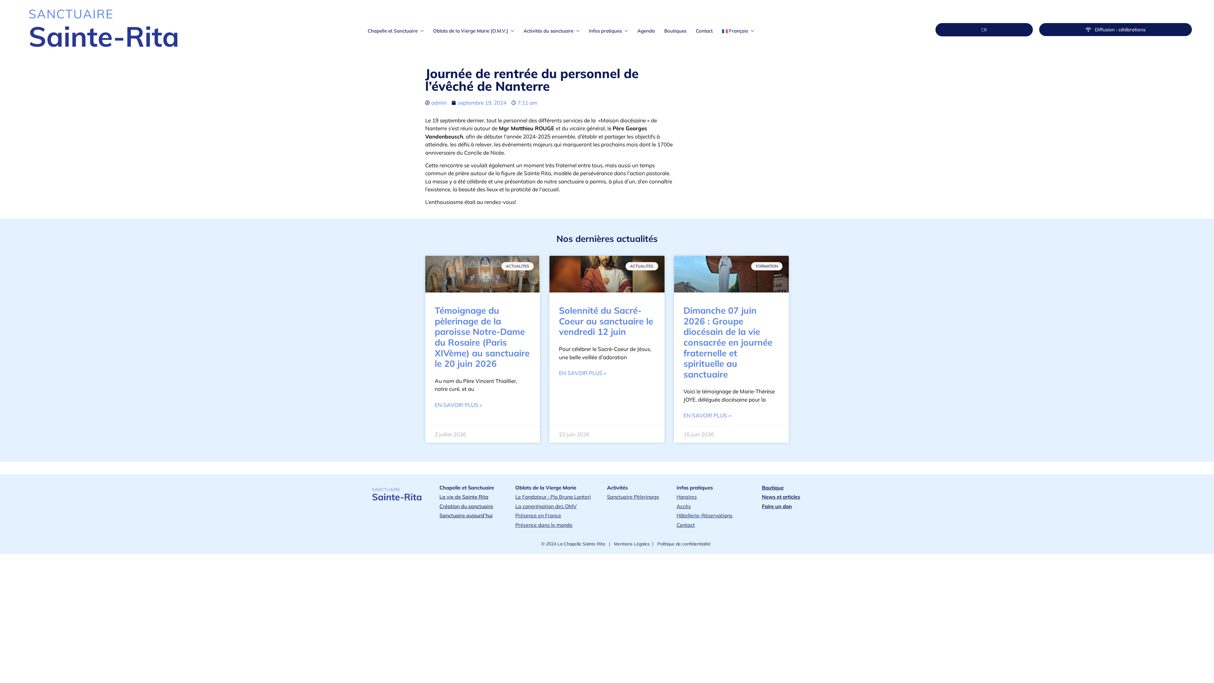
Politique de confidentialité (683, 544)
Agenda (646, 31)
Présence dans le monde (544, 525)
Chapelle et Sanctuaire (393, 31)
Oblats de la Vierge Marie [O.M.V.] (470, 31)
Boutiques (675, 31)
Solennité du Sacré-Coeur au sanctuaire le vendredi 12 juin (606, 321)
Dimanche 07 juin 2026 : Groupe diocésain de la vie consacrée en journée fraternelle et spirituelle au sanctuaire (728, 342)
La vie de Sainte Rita (463, 497)
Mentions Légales (631, 544)
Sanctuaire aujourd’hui (466, 515)
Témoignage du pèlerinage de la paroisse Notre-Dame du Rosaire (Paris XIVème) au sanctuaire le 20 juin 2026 (482, 337)
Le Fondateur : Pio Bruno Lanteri (553, 497)
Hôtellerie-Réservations (705, 515)
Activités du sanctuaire (548, 31)
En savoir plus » (458, 405)
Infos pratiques (605, 31)
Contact (704, 31)
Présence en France (538, 515)
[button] (984, 29)
